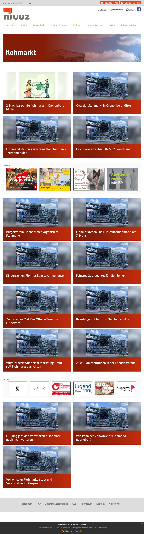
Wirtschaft (39, 25)
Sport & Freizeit (94, 25)
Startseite (9, 25)
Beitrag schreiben (132, 3)
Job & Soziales (128, 25)
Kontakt (100, 503)
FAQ (38, 503)
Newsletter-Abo (111, 3)
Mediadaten (26, 503)
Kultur (76, 25)
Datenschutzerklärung (56, 503)
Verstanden (67, 531)
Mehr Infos (78, 531)
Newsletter (114, 503)
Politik (24, 25)
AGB (74, 503)
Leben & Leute (59, 25)
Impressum (86, 503)
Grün (112, 25)
